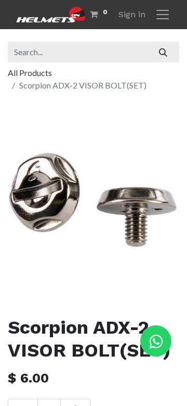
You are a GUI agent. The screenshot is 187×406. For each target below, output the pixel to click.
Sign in (131, 14)
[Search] (163, 52)
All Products (30, 73)
